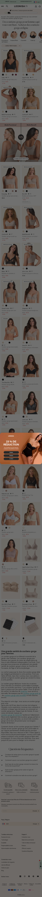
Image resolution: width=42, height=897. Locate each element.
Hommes (11, 455)
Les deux (11, 458)
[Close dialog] (40, 434)
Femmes (11, 452)
